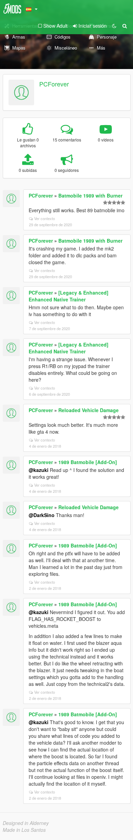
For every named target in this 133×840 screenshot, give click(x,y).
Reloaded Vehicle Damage (88, 410)
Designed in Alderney (26, 822)
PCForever (54, 83)
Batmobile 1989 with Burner (90, 195)
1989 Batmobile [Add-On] (87, 462)
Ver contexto (44, 218)
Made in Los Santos (24, 829)
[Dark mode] (114, 25)
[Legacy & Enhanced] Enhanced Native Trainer (68, 296)
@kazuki (38, 469)
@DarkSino (42, 515)
